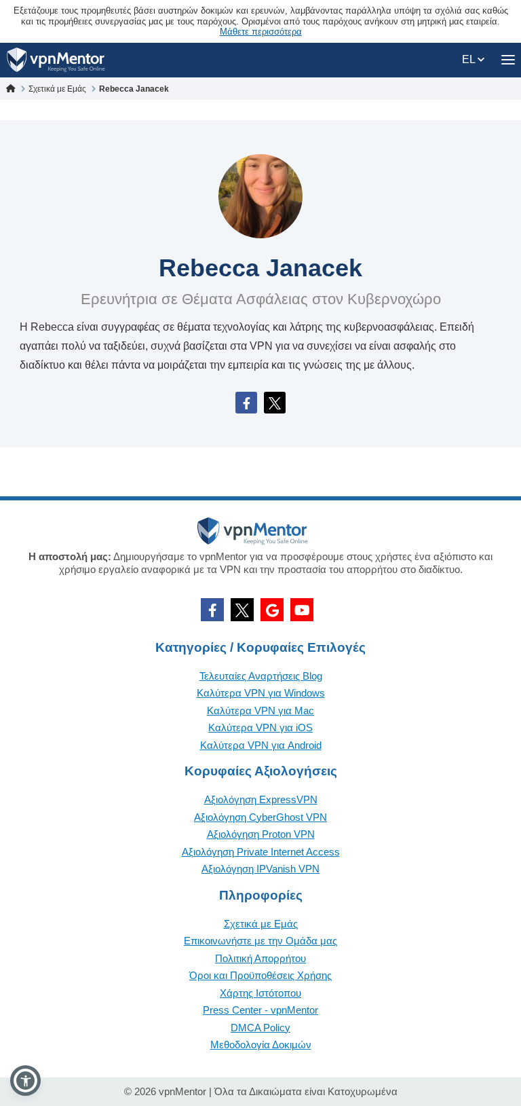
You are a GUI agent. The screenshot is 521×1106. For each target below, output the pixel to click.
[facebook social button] (212, 609)
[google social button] (272, 609)
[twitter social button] (242, 609)
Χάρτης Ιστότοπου (260, 993)
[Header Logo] (56, 60)
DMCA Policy (260, 1027)
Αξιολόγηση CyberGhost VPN (260, 817)
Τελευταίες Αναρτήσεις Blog (260, 676)
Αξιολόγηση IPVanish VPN (260, 868)
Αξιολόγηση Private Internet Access (261, 852)
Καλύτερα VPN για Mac (260, 710)
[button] (25, 1080)
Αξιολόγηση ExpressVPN (260, 799)
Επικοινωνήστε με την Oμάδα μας (260, 940)
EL (470, 59)
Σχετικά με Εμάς (261, 923)
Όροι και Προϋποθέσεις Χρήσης (260, 975)
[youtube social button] (301, 609)
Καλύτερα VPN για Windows (261, 693)
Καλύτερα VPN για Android (261, 745)
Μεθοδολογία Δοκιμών (260, 1044)
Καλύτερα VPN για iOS (260, 727)
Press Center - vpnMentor (260, 1010)
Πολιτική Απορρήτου (260, 958)
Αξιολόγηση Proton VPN (261, 834)
